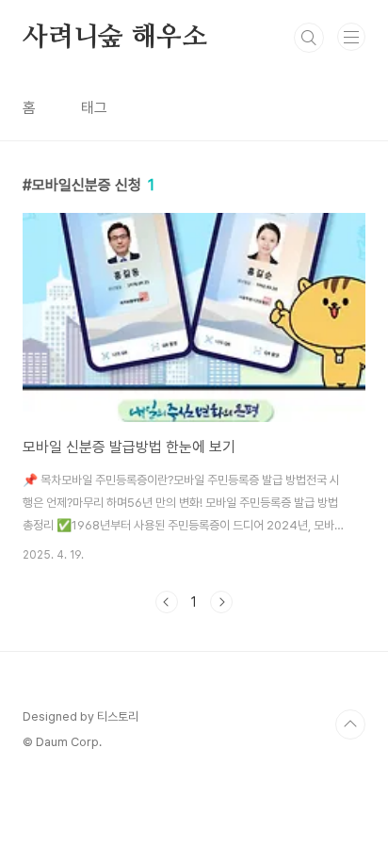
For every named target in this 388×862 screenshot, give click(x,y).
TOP (350, 724)
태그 (94, 108)
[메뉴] (351, 37)
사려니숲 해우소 (114, 37)
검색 (309, 38)
